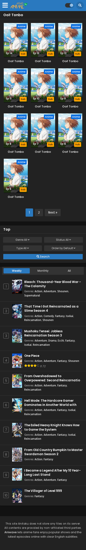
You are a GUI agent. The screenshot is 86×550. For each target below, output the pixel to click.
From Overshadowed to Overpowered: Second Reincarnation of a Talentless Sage (53, 380)
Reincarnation (32, 320)
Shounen (62, 291)
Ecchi (61, 340)
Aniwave (10, 532)
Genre (21, 240)
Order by (62, 248)
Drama (52, 340)
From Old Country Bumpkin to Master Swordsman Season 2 (53, 452)
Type (21, 248)
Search (44, 256)
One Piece (31, 356)
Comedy (49, 316)
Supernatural (32, 295)
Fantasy (60, 316)
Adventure (50, 291)
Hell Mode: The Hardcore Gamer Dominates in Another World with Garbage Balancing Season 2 (50, 405)
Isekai (69, 316)
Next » (52, 212)
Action (38, 291)
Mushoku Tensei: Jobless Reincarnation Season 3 (43, 333)
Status (62, 240)
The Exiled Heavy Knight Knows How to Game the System (52, 427)
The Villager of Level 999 (43, 491)
